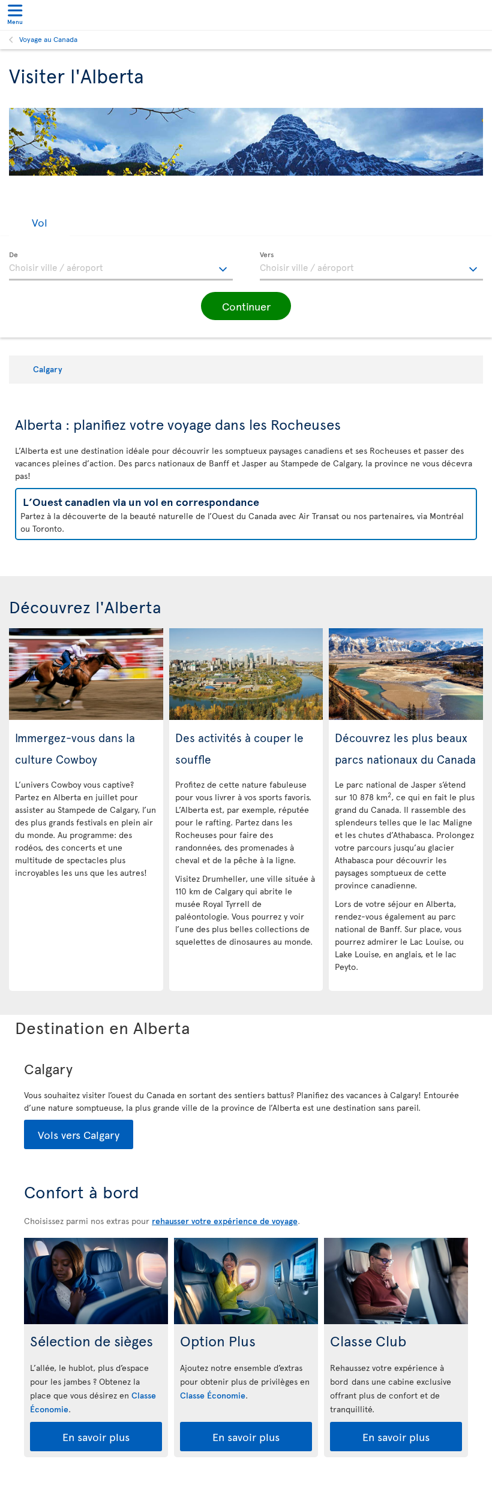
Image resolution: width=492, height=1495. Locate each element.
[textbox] (121, 266)
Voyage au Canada (48, 39)
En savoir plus (96, 1436)
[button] (39, 222)
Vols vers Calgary (78, 1134)
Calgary (47, 369)
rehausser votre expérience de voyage (225, 1220)
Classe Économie (212, 1395)
